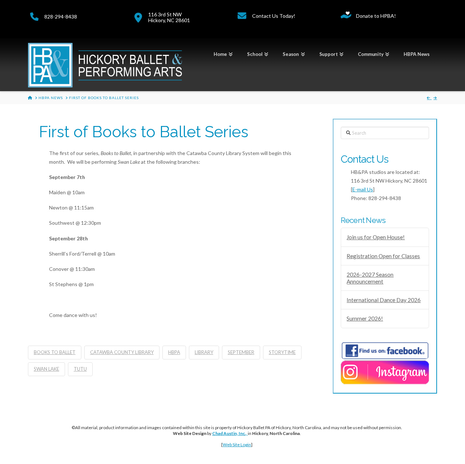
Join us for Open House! (376, 237)
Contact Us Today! (273, 16)
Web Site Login (237, 444)
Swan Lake (46, 369)
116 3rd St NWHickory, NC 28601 (169, 17)
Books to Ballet (55, 352)
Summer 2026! (365, 318)
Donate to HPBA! (376, 16)
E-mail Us (362, 189)
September (241, 352)
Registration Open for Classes (383, 256)
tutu (80, 369)
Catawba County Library (122, 352)
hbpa (174, 352)
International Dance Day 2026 (384, 300)
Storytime (282, 352)
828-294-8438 (60, 16)
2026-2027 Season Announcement (370, 278)
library (204, 352)
